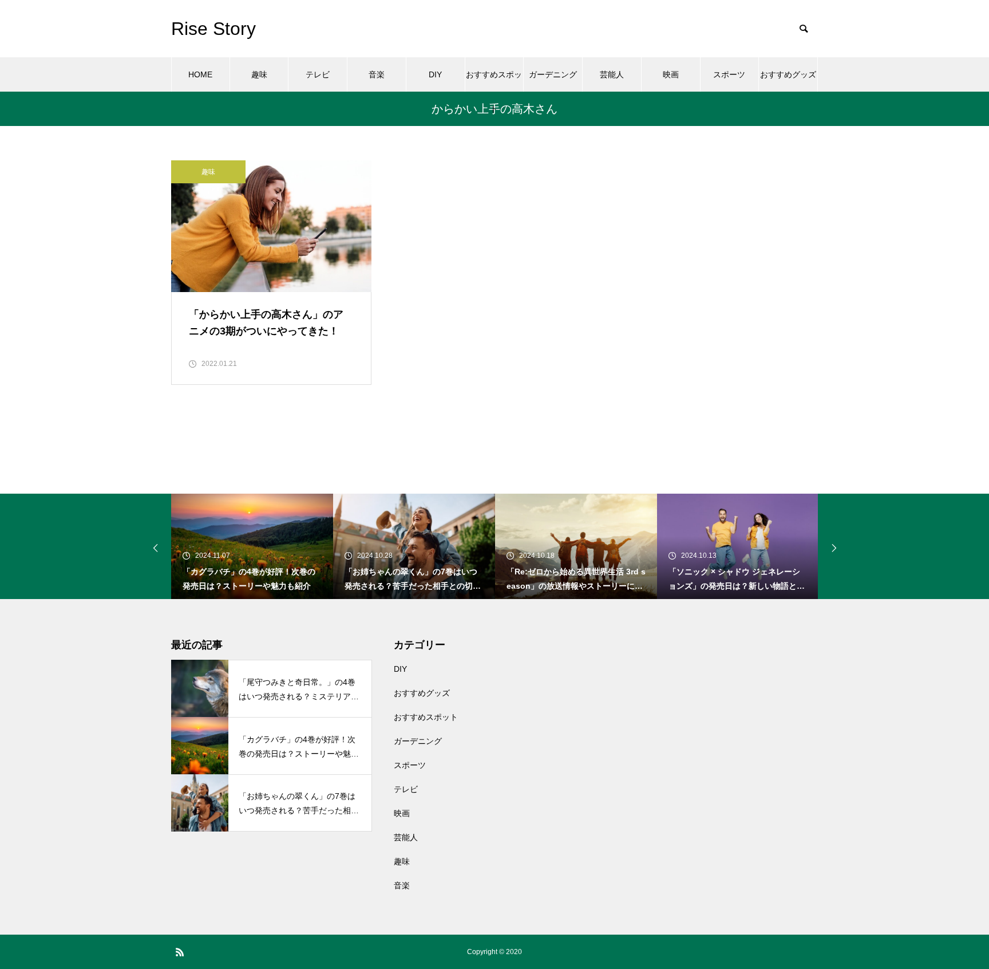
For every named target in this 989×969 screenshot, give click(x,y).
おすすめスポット (494, 81)
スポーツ (729, 74)
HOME (200, 74)
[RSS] (179, 952)
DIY (435, 74)
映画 (671, 74)
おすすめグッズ (788, 74)
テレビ (318, 74)
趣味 (259, 74)
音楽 (377, 74)
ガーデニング (553, 74)
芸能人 (612, 74)
